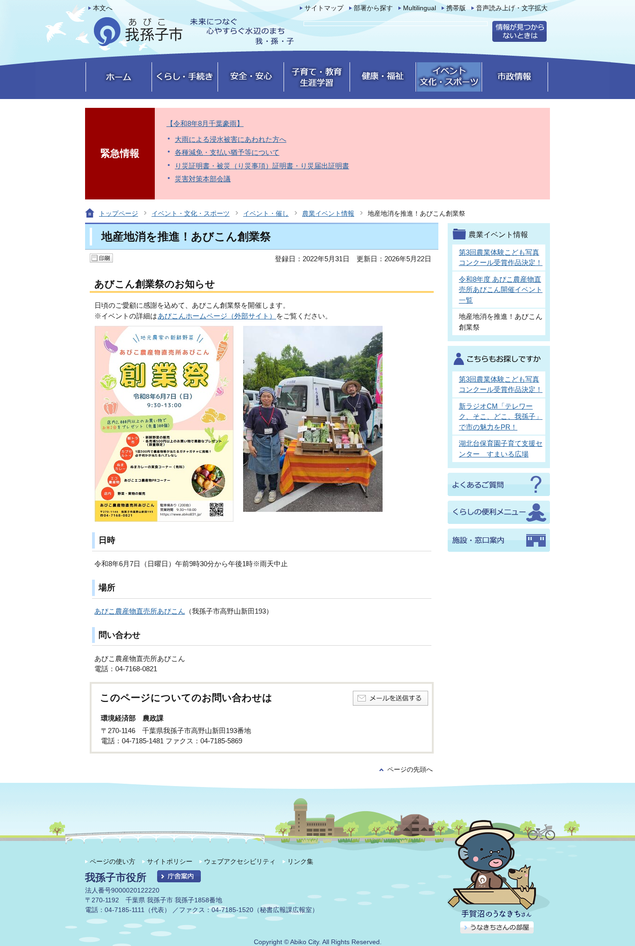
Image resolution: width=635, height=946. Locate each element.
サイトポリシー (169, 861)
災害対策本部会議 (203, 179)
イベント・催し (266, 213)
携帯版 (456, 8)
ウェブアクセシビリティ (240, 861)
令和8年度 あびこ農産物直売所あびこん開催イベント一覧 (500, 289)
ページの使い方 (112, 861)
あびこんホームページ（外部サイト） (217, 316)
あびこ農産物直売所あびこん (139, 611)
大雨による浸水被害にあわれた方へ (230, 139)
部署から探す (373, 8)
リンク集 (300, 861)
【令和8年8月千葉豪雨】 (205, 123)
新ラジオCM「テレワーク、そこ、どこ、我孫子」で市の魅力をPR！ (500, 416)
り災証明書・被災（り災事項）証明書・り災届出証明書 (262, 166)
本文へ (102, 8)
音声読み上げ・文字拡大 (512, 8)
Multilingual (419, 8)
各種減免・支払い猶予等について (227, 152)
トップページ (118, 213)
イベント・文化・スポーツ (191, 213)
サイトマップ (324, 8)
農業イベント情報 (328, 213)
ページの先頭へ (410, 769)
